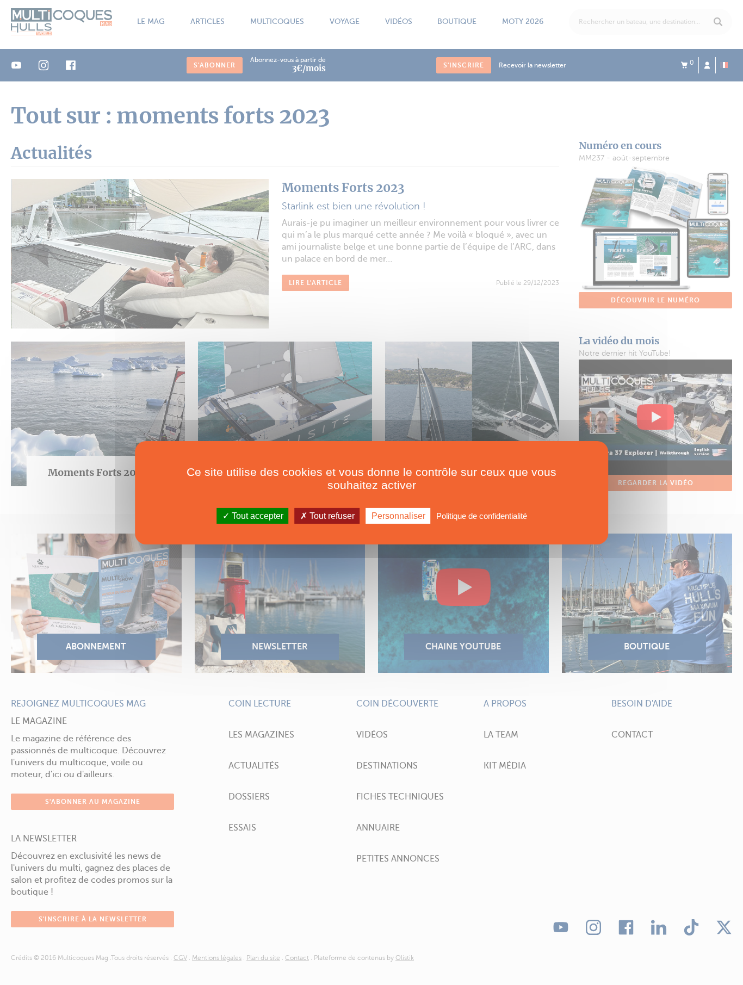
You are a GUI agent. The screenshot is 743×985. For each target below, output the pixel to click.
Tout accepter (256, 515)
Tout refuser (331, 515)
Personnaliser (398, 515)
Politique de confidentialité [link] (481, 515)
